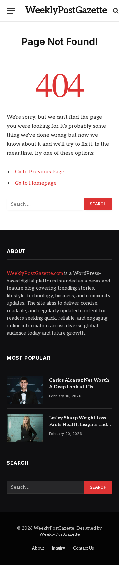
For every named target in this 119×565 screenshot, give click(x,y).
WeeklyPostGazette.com (35, 273)
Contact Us (83, 548)
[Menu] (11, 10)
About (38, 548)
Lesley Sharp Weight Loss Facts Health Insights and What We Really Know (78, 424)
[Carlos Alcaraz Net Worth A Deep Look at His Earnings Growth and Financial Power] (25, 390)
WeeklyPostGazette (59, 534)
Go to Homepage (36, 183)
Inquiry (58, 548)
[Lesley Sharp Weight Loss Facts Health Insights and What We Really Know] (25, 428)
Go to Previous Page (39, 172)
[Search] (115, 10)
